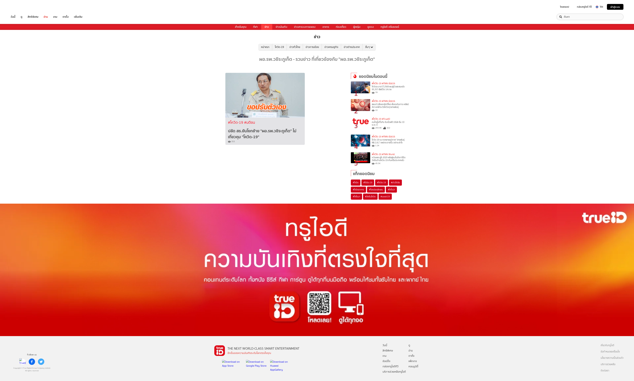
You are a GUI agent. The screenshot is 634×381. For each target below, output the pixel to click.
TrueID (20, 7)
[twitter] (41, 361)
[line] (22, 361)
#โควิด (355, 182)
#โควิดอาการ (358, 189)
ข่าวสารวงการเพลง (305, 27)
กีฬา (255, 27)
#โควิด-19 (236, 122)
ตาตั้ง (66, 17)
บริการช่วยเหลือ (608, 364)
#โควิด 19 (381, 182)
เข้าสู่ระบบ (615, 7)
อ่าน (46, 17)
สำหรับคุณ (240, 27)
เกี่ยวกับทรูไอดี (607, 345)
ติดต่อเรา (605, 370)
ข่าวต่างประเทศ (352, 47)
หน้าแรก (265, 47)
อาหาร (325, 27)
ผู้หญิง (356, 27)
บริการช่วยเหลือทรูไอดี (394, 372)
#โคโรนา (356, 196)
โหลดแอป (564, 6)
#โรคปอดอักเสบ (376, 189)
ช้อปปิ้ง (386, 361)
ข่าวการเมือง (312, 47)
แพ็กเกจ (412, 361)
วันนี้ (13, 17)
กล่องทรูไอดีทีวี (390, 366)
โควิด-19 (279, 47)
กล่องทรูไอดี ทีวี (584, 6)
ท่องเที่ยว (341, 27)
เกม (55, 17)
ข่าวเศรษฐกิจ (331, 47)
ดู (21, 17)
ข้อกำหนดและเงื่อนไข (610, 351)
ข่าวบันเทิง (281, 27)
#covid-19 (385, 196)
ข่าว (267, 27)
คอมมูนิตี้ (413, 366)
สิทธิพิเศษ (33, 17)
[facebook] (32, 361)
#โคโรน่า (391, 189)
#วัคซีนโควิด (370, 196)
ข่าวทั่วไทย (294, 47)
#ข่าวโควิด (395, 182)
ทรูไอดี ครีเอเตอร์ (390, 27)
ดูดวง (370, 27)
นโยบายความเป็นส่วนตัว (612, 358)
